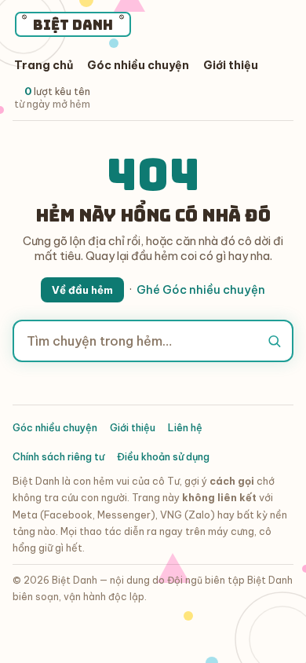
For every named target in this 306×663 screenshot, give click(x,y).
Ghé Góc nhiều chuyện (201, 289)
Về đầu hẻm (82, 290)
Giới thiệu (230, 65)
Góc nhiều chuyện (138, 65)
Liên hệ (185, 427)
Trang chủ (43, 65)
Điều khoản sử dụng (163, 456)
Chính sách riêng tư (58, 456)
